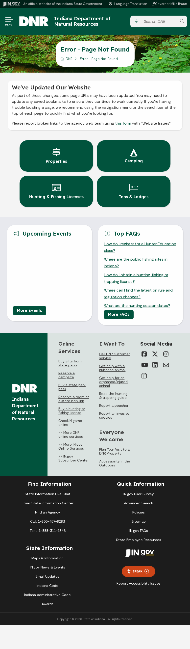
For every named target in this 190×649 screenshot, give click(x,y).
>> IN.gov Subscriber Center (73, 458)
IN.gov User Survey (138, 494)
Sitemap (139, 521)
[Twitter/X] (155, 354)
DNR (69, 58)
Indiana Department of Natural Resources (82, 21)
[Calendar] (144, 376)
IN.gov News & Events (47, 567)
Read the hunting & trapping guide (113, 395)
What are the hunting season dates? (137, 305)
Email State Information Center (47, 503)
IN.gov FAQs (138, 530)
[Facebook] (144, 354)
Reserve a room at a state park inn (73, 399)
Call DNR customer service (114, 356)
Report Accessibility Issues (139, 583)
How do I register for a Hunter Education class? (140, 247)
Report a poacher (113, 405)
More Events (29, 310)
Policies (138, 512)
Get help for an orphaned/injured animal (113, 382)
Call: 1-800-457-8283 (47, 521)
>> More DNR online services (70, 434)
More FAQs (118, 314)
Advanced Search (138, 503)
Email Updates (47, 576)
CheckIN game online (70, 422)
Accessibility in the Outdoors (114, 463)
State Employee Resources (138, 540)
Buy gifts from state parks (70, 363)
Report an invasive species (114, 415)
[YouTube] (144, 365)
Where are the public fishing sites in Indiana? (135, 263)
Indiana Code (47, 585)
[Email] (166, 365)
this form (123, 123)
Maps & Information (47, 558)
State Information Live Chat (48, 494)
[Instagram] (166, 354)
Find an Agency (47, 512)
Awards (47, 604)
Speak (137, 571)
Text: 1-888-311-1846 (48, 530)
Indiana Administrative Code (47, 595)
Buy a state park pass (72, 387)
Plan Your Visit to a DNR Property (114, 451)
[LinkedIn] (155, 365)
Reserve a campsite (66, 375)
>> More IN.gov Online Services (71, 446)
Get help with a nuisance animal (112, 368)
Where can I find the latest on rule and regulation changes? (138, 293)
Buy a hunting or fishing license (71, 410)
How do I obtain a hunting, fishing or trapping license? (136, 278)
